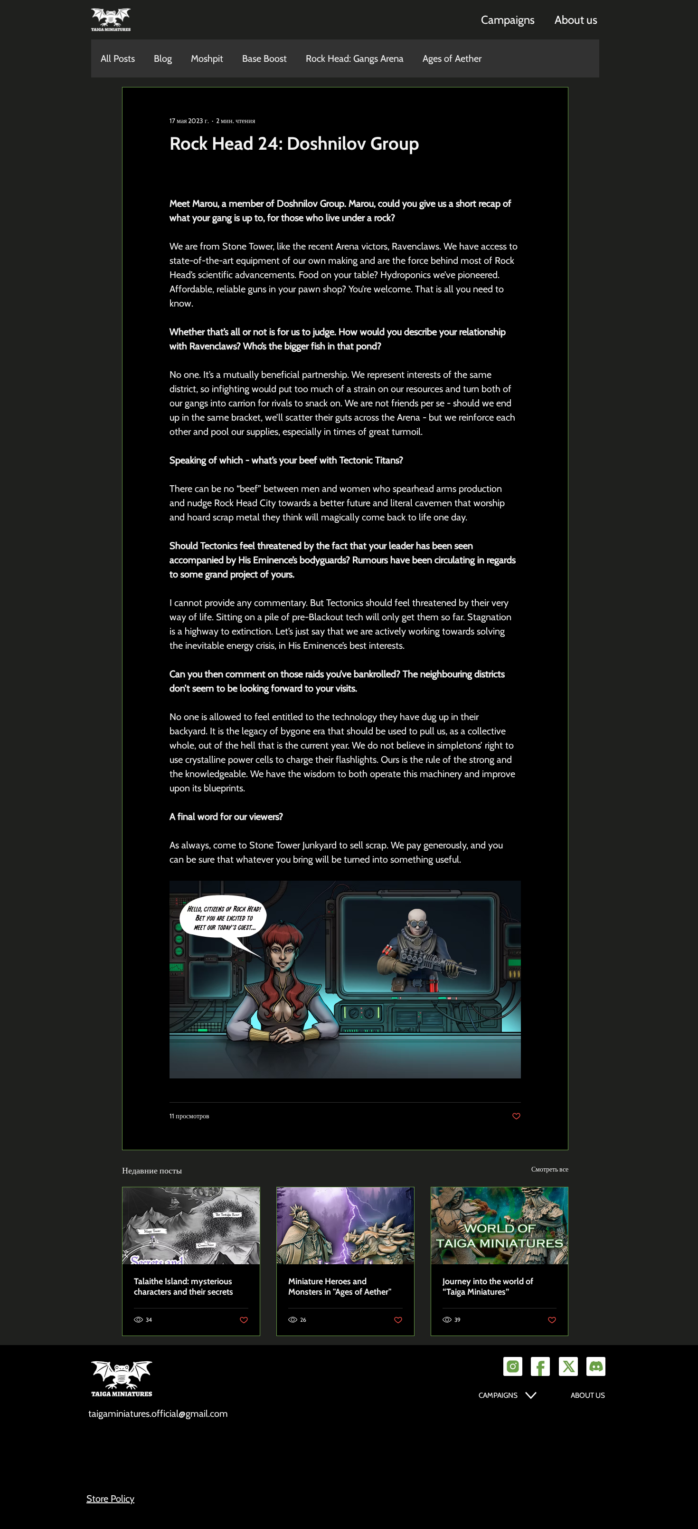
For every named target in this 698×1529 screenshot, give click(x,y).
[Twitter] (568, 1366)
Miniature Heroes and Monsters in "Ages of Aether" (339, 1286)
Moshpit (207, 58)
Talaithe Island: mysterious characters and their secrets (183, 1286)
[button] (508, 19)
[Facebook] (540, 1366)
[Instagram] (512, 1366)
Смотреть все (549, 1169)
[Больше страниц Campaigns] (531, 1395)
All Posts (118, 58)
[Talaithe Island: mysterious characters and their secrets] (191, 1225)
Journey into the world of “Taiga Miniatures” (488, 1286)
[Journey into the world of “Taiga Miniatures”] (499, 1225)
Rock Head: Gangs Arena (355, 58)
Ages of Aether (452, 58)
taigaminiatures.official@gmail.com (158, 1413)
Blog (163, 58)
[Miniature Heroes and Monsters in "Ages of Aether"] (345, 1225)
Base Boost (264, 58)
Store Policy (110, 1498)
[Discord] (595, 1366)
